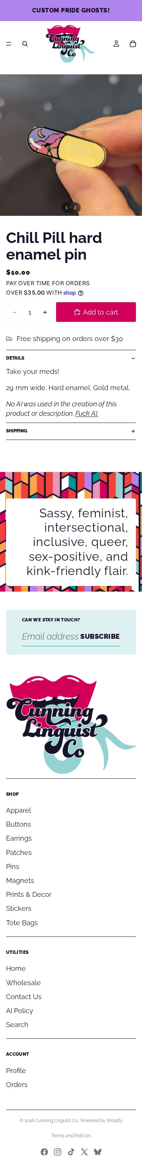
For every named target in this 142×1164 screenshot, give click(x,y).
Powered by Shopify (102, 1120)
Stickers (18, 908)
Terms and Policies (71, 1135)
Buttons (18, 824)
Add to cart (100, 312)
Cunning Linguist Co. (57, 1120)
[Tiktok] (71, 1151)
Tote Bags (22, 923)
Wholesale (23, 983)
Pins (12, 866)
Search (17, 1025)
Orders (17, 1085)
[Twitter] (84, 1151)
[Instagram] (57, 1151)
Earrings (19, 838)
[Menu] (8, 43)
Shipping (16, 431)
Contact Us (24, 997)
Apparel (18, 810)
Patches (19, 852)
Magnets (20, 880)
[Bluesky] (97, 1151)
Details (15, 358)
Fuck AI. (86, 413)
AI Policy (19, 1011)
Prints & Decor (28, 894)
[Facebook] (44, 1151)
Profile (16, 1071)
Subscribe (100, 636)
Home (16, 968)
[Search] (25, 43)
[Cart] (133, 43)
